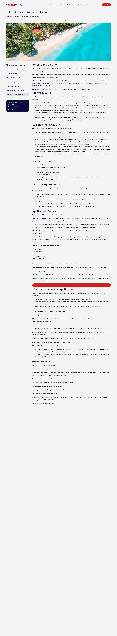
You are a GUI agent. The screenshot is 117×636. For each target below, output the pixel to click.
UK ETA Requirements (14, 82)
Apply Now (106, 4)
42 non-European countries (65, 332)
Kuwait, (39, 83)
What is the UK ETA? (13, 69)
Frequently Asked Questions (15, 94)
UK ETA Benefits (12, 73)
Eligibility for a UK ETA (14, 78)
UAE (61, 83)
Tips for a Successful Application (17, 90)
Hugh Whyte (42, 403)
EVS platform (47, 218)
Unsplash (51, 403)
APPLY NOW (10, 109)
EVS (35, 224)
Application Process (13, 86)
